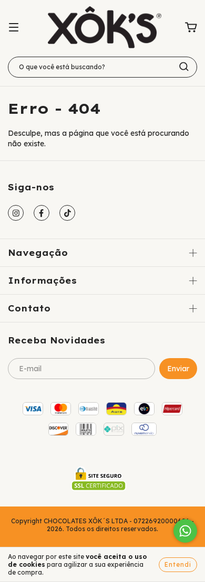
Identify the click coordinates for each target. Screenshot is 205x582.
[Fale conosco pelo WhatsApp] (185, 531)
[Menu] (13, 28)
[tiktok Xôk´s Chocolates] (67, 213)
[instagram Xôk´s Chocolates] (16, 213)
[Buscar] (184, 66)
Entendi (178, 564)
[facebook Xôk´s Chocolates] (41, 213)
